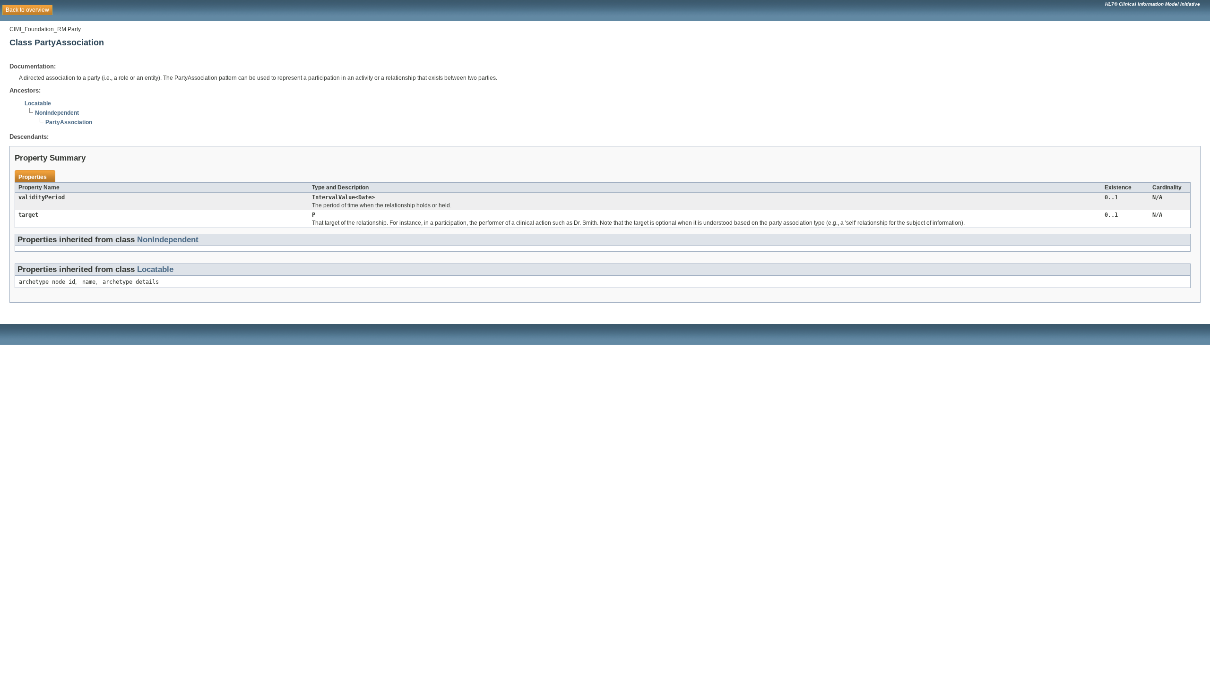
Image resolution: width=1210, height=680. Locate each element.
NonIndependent (57, 113)
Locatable (38, 103)
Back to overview (27, 10)
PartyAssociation (68, 122)
